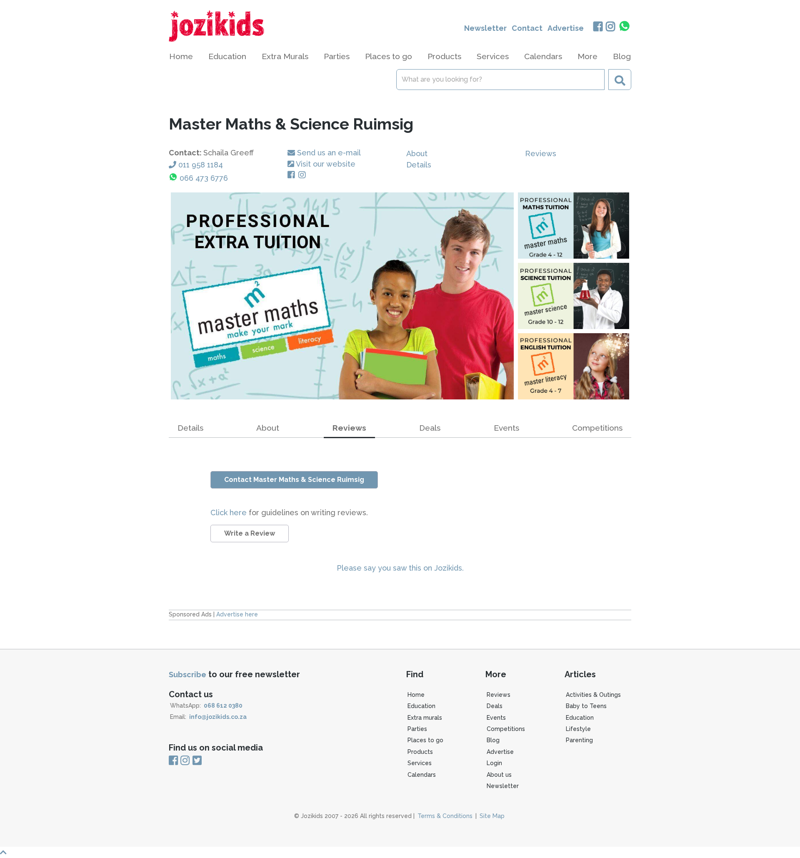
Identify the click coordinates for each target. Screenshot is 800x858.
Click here (229, 512)
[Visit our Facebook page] (293, 175)
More (588, 56)
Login (494, 763)
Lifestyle (578, 729)
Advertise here (237, 614)
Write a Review (249, 533)
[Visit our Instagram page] (303, 175)
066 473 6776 (204, 178)
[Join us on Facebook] (597, 27)
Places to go (425, 740)
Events (506, 427)
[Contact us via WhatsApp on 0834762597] (624, 26)
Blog (622, 56)
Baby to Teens (586, 706)
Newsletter (485, 28)
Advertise (566, 28)
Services (420, 763)
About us (499, 774)
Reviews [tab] (349, 427)
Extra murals (425, 717)
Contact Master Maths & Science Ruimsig (294, 480)
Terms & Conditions (445, 816)
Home (181, 56)
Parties (417, 729)
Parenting (579, 740)
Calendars (543, 56)
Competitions (597, 427)
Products (420, 751)
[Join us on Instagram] (610, 27)
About (417, 153)
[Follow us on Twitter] (197, 760)
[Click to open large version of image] (342, 296)
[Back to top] (400, 852)
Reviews (540, 153)
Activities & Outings (593, 694)
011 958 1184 (200, 164)
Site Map (492, 816)
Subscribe (187, 674)
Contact (527, 28)
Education (421, 706)
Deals (429, 427)
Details (418, 164)
